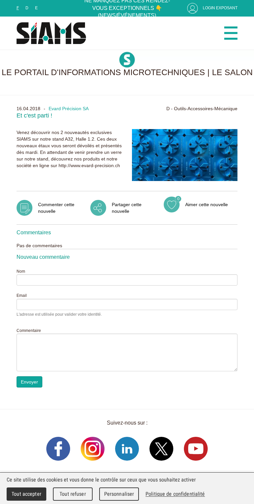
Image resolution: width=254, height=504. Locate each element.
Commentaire (29, 330)
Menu (230, 33)
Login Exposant (220, 8)
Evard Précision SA (69, 108)
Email (22, 295)
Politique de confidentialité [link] (175, 494)
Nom (21, 271)
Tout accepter (26, 494)
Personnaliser (119, 494)
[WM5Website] (51, 33)
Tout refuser (73, 494)
